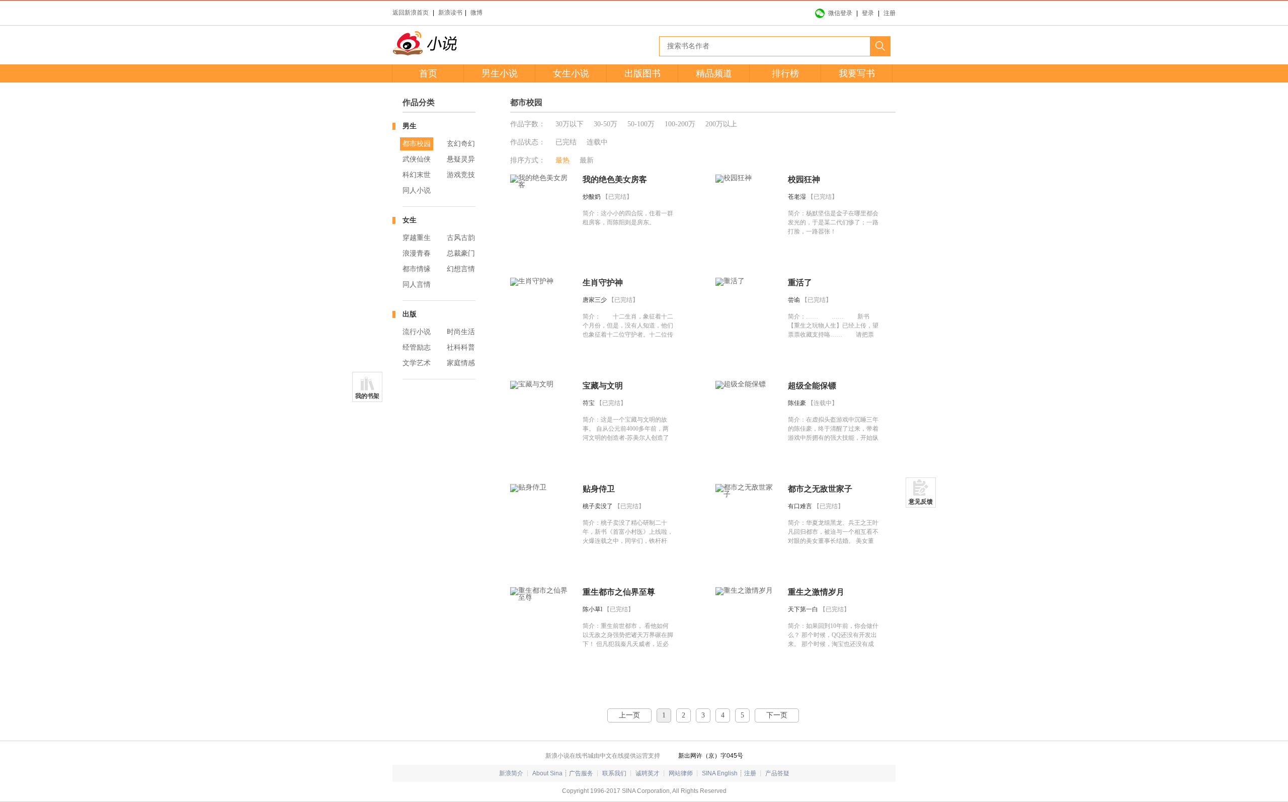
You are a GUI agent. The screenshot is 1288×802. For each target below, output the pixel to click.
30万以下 (569, 124)
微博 (476, 12)
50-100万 (641, 124)
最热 (562, 160)
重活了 (800, 282)
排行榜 (785, 73)
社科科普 (461, 347)
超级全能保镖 (812, 385)
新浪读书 (450, 12)
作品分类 (419, 102)
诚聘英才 (647, 773)
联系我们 (614, 773)
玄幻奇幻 (461, 143)
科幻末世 (417, 175)
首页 (428, 73)
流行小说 (417, 332)
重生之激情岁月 (816, 592)
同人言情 (417, 284)
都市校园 (417, 143)
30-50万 (605, 124)
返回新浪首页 (410, 12)
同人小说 (417, 190)
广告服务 (581, 773)
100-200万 (680, 124)
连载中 (597, 142)
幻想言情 (461, 269)
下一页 (776, 715)
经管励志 (417, 347)
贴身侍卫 (599, 489)
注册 (889, 13)
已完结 (566, 142)
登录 (868, 13)
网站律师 (681, 773)
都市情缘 (417, 269)
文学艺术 (417, 363)
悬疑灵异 (461, 159)
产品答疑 (777, 773)
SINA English (720, 773)
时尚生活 (461, 332)
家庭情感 (461, 363)
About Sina (547, 773)
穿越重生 (417, 238)
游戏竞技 (461, 175)
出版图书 (642, 73)
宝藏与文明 (603, 385)
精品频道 (714, 73)
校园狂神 (804, 179)
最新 (587, 160)
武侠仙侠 (417, 159)
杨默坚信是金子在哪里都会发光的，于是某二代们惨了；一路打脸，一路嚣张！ (833, 222)
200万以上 (721, 124)
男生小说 (499, 73)
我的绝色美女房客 (615, 179)
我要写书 (857, 73)
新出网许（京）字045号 (710, 755)
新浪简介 (511, 773)
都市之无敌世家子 (820, 489)
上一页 (629, 715)
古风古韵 (461, 238)
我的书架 (367, 395)
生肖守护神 (603, 282)
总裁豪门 (461, 253)
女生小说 (571, 73)
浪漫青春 (417, 253)
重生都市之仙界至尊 (619, 592)
